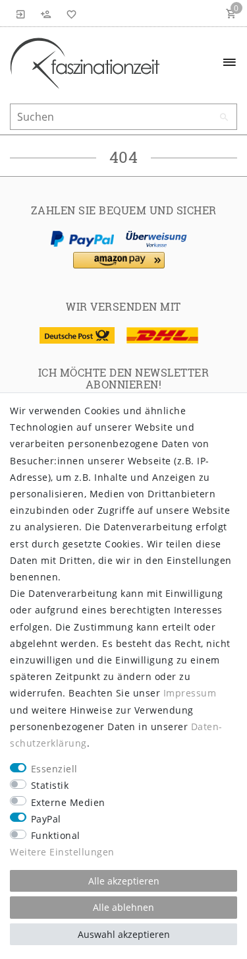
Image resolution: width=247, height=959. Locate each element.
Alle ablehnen (123, 907)
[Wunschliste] (69, 13)
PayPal (46, 819)
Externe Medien (68, 802)
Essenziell (54, 768)
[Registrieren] (46, 13)
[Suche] (223, 117)
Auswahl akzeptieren (124, 934)
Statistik (50, 785)
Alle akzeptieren (123, 881)
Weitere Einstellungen (62, 852)
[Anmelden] (21, 13)
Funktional (55, 835)
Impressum (190, 693)
